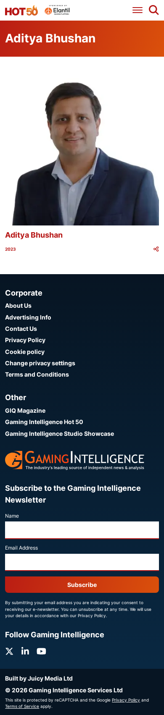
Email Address (21, 548)
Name (12, 516)
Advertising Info (28, 317)
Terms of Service (22, 706)
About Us (18, 305)
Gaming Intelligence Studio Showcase (59, 433)
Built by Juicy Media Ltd (39, 678)
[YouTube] (41, 651)
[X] (9, 651)
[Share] (156, 249)
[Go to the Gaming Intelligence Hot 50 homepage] (21, 10)
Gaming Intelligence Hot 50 (44, 421)
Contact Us (21, 328)
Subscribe (82, 584)
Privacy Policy (25, 339)
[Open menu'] (137, 10)
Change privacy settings (40, 363)
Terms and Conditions (37, 374)
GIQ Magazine (25, 410)
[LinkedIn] (25, 651)
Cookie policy (25, 351)
